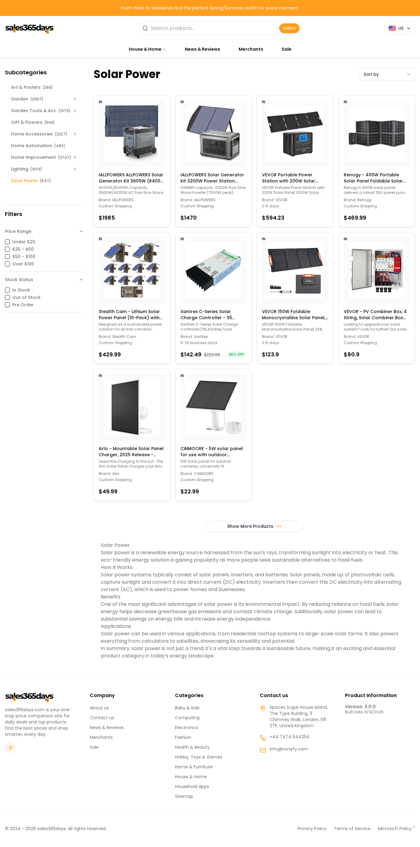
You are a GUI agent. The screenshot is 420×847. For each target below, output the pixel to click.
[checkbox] (7, 241)
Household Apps (192, 786)
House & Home (191, 777)
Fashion (183, 737)
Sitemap (184, 796)
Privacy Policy (312, 828)
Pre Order (23, 305)
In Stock (21, 290)
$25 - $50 (23, 249)
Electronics (186, 727)
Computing (187, 718)
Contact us (102, 718)
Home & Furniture (194, 767)
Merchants (251, 49)
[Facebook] (10, 747)
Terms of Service (352, 828)
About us (99, 708)
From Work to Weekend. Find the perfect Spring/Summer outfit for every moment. (210, 8)
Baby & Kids (187, 708)
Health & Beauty (192, 747)
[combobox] (387, 74)
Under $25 (23, 242)
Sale (286, 49)
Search (289, 28)
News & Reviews (202, 49)
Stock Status (19, 279)
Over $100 (23, 264)
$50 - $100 (23, 256)
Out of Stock (26, 297)
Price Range (18, 231)
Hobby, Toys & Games (198, 757)
